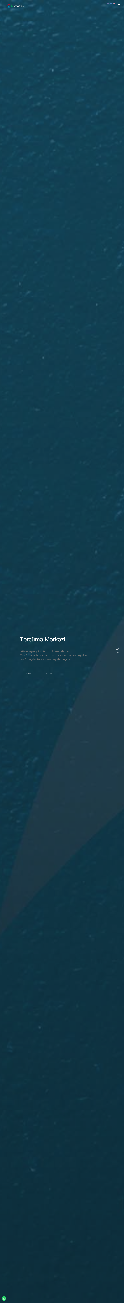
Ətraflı (49, 673)
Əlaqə (28, 673)
